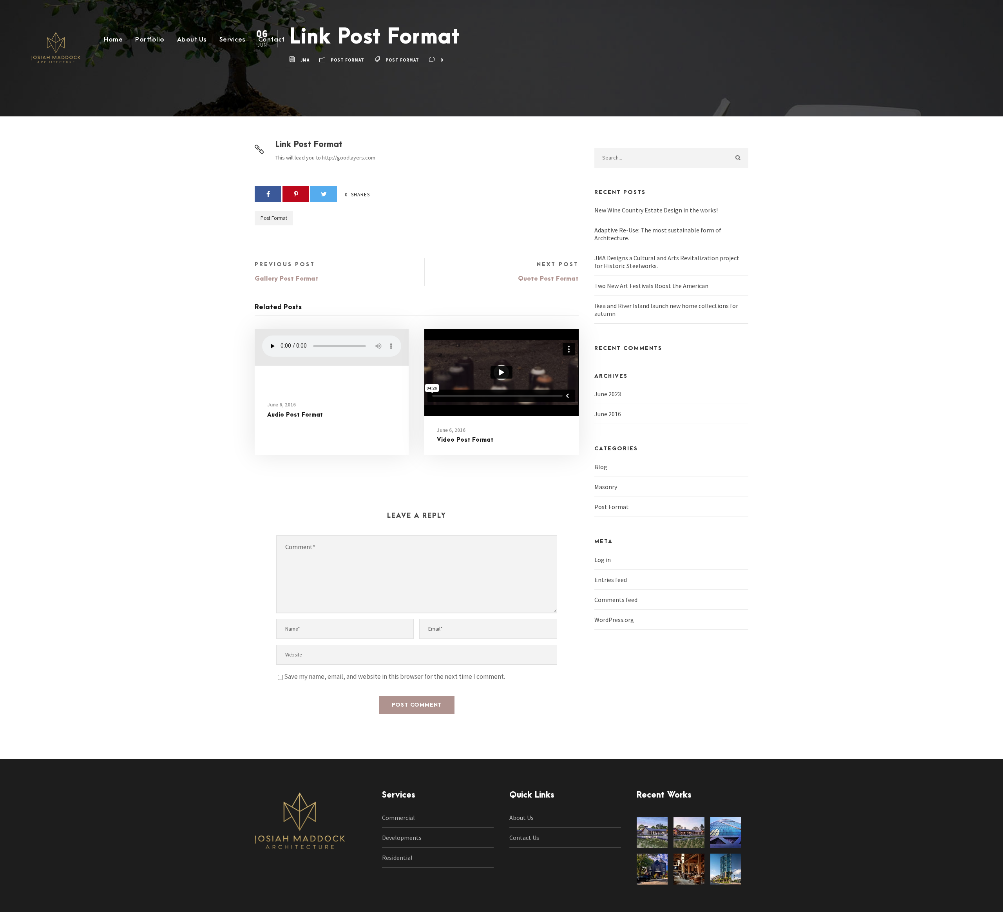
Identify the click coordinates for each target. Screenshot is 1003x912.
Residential (397, 857)
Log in (602, 560)
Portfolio (150, 39)
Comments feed (615, 600)
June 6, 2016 (281, 404)
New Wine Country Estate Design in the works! (656, 210)
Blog (600, 467)
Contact (271, 39)
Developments (402, 837)
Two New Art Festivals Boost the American (651, 286)
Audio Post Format (295, 415)
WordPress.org (614, 620)
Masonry (605, 487)
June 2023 (607, 394)
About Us (192, 39)
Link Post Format (308, 144)
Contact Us (524, 837)
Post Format (274, 218)
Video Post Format (465, 440)
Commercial (398, 817)
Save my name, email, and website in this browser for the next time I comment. (394, 676)
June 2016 (607, 414)
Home (113, 39)
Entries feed (610, 580)
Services (232, 39)
